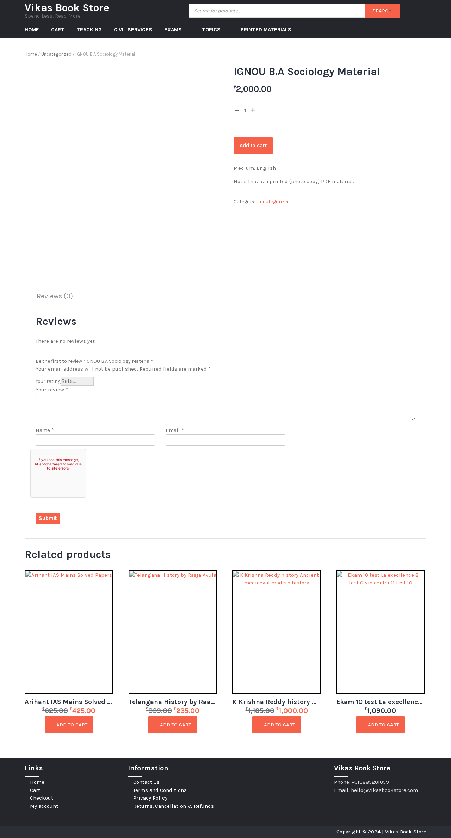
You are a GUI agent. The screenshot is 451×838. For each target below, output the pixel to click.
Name (45, 430)
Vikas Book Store (67, 8)
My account (44, 806)
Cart (57, 29)
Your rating (48, 381)
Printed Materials (266, 29)
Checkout (41, 798)
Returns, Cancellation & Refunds (173, 806)
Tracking (89, 29)
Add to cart (253, 145)
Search (382, 10)
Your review (52, 389)
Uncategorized (56, 54)
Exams (173, 29)
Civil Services (133, 29)
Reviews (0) (55, 296)
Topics (212, 29)
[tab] (54, 296)
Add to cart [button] (71, 724)
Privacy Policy (150, 798)
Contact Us (146, 782)
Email (175, 430)
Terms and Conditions (160, 790)
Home (32, 29)
